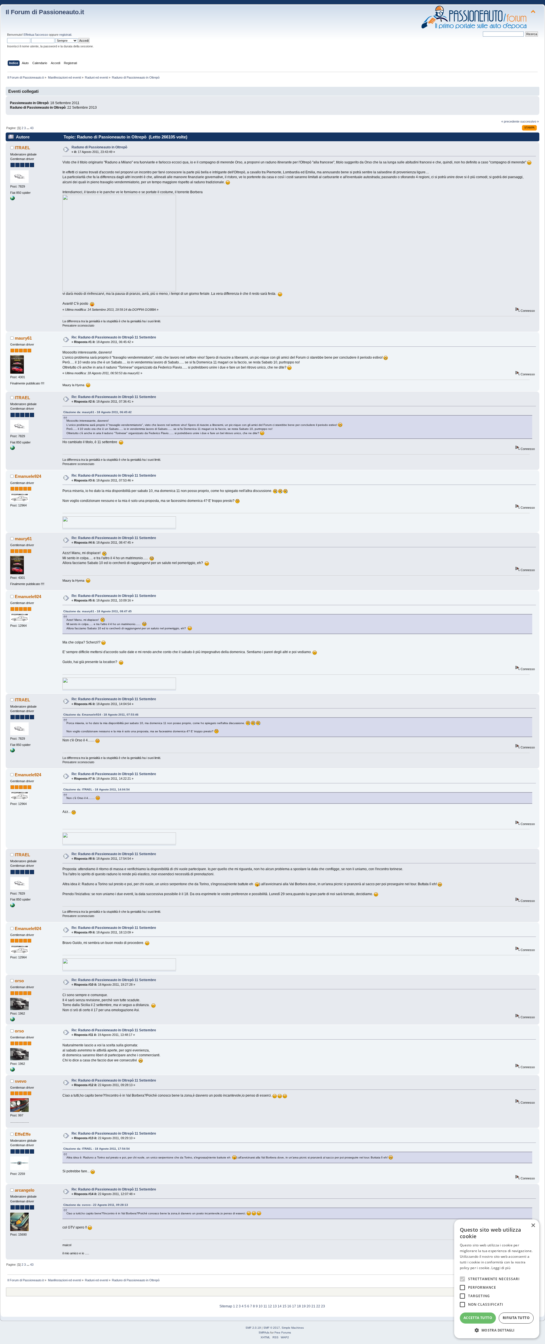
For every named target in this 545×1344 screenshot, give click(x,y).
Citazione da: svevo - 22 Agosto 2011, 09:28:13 (95, 1204)
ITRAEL (22, 147)
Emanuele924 (28, 476)
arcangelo (24, 1190)
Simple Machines (293, 1327)
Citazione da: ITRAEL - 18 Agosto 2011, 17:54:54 (96, 1148)
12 (270, 1306)
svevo (20, 1081)
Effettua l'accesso (36, 34)
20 (309, 1306)
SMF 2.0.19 (253, 1327)
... (28, 128)
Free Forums (282, 1332)
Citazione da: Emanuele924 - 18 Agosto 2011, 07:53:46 (101, 714)
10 (261, 1306)
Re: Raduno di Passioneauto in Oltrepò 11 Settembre (114, 337)
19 (304, 1306)
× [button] (533, 1225)
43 (31, 128)
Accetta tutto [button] (478, 1317)
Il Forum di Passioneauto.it (45, 12)
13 (275, 1306)
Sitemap (225, 1306)
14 (280, 1306)
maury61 (23, 338)
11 (265, 1306)
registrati (65, 34)
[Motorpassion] (12, 1020)
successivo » (529, 121)
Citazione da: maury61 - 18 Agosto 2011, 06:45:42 (97, 412)
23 (323, 1306)
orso (19, 980)
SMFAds (264, 1332)
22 (318, 1306)
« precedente (510, 121)
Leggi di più (500, 1267)
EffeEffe (23, 1134)
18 (299, 1306)
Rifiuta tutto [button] (516, 1317)
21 (313, 1306)
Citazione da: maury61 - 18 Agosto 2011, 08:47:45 (97, 611)
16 (289, 1306)
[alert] (496, 1278)
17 (294, 1306)
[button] (497, 1330)
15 (284, 1306)
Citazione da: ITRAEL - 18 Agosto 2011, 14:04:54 (96, 789)
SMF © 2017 (271, 1327)
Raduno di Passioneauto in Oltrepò (99, 147)
